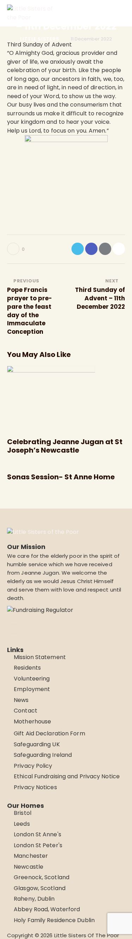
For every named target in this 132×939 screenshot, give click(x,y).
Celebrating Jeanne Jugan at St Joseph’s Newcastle (64, 445)
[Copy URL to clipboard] (119, 249)
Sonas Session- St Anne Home (61, 477)
